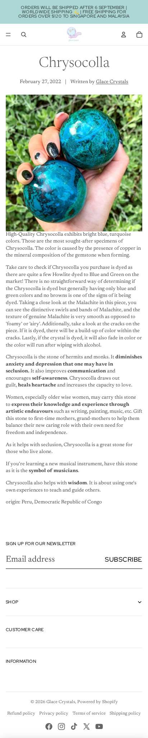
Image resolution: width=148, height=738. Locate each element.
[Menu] (8, 34)
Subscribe (123, 559)
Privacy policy (53, 713)
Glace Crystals (112, 82)
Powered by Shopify (97, 702)
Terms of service (89, 713)
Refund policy (21, 713)
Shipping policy (125, 713)
